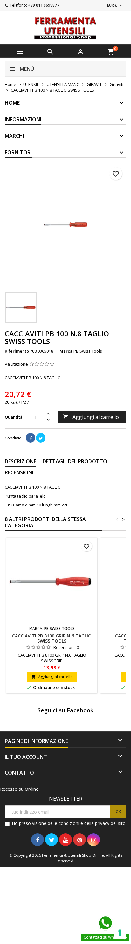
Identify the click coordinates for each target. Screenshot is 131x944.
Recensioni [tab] (19, 472)
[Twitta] (40, 438)
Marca (65, 351)
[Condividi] (30, 438)
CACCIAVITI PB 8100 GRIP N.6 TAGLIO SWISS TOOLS (52, 638)
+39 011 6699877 (43, 5)
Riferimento (17, 351)
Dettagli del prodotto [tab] (75, 461)
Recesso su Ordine (19, 789)
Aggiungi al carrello (91, 416)
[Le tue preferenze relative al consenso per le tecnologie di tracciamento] (120, 933)
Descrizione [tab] (20, 461)
